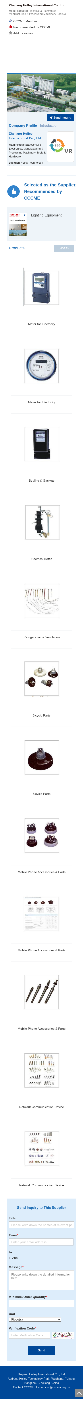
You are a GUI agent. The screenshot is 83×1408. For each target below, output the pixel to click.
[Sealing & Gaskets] (41, 443)
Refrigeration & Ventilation (41, 637)
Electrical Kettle (41, 559)
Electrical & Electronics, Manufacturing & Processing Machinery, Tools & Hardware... (37, 14)
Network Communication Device (41, 1107)
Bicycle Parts (41, 715)
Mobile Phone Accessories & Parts (42, 872)
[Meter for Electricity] (41, 287)
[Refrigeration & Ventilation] (41, 600)
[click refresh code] (62, 1335)
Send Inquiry (62, 117)
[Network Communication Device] (41, 1070)
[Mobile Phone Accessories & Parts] (41, 835)
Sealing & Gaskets (41, 480)
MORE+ (64, 248)
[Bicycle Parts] (41, 678)
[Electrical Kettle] (41, 522)
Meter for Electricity (41, 324)
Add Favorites (23, 33)
